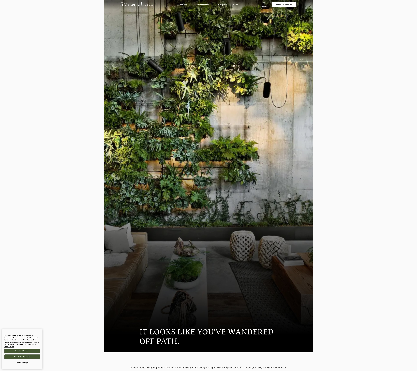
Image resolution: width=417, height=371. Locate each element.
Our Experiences (202, 5)
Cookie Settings (22, 362)
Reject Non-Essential (22, 357)
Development (222, 5)
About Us (183, 5)
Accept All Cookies (22, 351)
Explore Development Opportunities (244, 2)
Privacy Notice (9, 346)
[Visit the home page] (137, 4)
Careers (235, 5)
